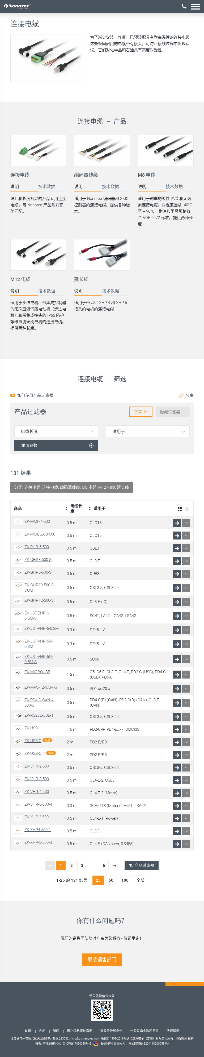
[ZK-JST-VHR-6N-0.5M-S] (19, 657)
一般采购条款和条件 (144, 1031)
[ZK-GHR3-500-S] (19, 560)
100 (125, 880)
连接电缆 (19, 175)
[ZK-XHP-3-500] (19, 817)
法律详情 (173, 1031)
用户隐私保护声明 (79, 1031)
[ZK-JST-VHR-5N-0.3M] (19, 642)
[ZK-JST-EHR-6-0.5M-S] (19, 613)
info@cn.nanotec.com (85, 1038)
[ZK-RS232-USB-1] (19, 716)
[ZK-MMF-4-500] (19, 522)
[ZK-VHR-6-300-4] (19, 805)
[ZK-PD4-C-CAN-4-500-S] (19, 700)
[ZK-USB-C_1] (19, 754)
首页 (28, 1031)
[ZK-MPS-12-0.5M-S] (19, 688)
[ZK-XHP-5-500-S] (19, 843)
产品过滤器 (144, 865)
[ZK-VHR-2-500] (19, 767)
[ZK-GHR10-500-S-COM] (19, 585)
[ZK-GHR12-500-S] (19, 601)
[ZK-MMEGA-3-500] (19, 535)
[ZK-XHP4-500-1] (19, 830)
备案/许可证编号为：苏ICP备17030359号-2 (63, 1043)
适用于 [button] (118, 431)
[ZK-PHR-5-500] (19, 547)
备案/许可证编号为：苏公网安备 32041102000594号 (135, 1043)
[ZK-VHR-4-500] (19, 792)
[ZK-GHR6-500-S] (19, 573)
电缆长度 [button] (29, 431)
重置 (138, 411)
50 (111, 880)
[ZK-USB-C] (19, 741)
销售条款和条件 (111, 1031)
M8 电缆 (146, 175)
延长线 (81, 279)
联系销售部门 (102, 959)
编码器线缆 (86, 175)
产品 (42, 1031)
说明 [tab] (14, 186)
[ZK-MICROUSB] (19, 672)
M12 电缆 (20, 279)
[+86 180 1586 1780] (184, 6)
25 (98, 880)
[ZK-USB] (19, 728)
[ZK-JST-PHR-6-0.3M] (19, 629)
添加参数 (29, 445)
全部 (140, 880)
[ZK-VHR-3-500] (19, 779)
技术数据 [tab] (46, 186)
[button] (195, 6)
